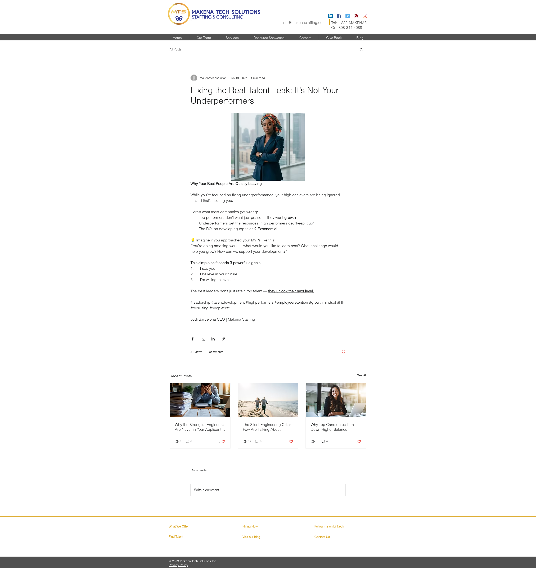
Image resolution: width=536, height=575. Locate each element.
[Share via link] (223, 339)
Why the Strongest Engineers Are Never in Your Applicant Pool (199, 427)
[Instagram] (365, 16)
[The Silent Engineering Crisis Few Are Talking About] (268, 400)
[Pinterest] (356, 16)
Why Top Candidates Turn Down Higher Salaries (332, 427)
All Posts (176, 49)
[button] (361, 49)
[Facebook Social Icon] (339, 16)
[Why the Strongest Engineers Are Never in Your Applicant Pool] (200, 400)
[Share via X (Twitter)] (203, 339)
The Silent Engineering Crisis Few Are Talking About (267, 427)
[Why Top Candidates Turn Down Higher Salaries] (336, 400)
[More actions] (342, 77)
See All (361, 375)
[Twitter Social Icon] (347, 16)
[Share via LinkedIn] (213, 339)
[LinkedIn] (330, 16)
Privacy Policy (178, 565)
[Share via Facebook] (193, 339)
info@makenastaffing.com (304, 22)
